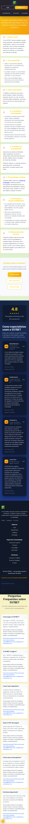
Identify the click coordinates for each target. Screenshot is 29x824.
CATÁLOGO (16, 13)
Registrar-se (21, 7)
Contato (14, 563)
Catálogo (14, 532)
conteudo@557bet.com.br (8, 583)
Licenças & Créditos (14, 558)
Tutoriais (14, 545)
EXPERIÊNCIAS (6, 13)
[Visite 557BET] (3, 507)
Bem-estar (14, 550)
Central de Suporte (14, 542)
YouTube (15, 520)
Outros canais (14, 287)
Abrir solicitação (14, 280)
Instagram (9, 520)
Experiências (14, 530)
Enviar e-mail (14, 274)
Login (7, 7)
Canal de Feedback (14, 560)
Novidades (14, 535)
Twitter (3, 520)
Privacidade (14, 547)
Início (14, 527)
